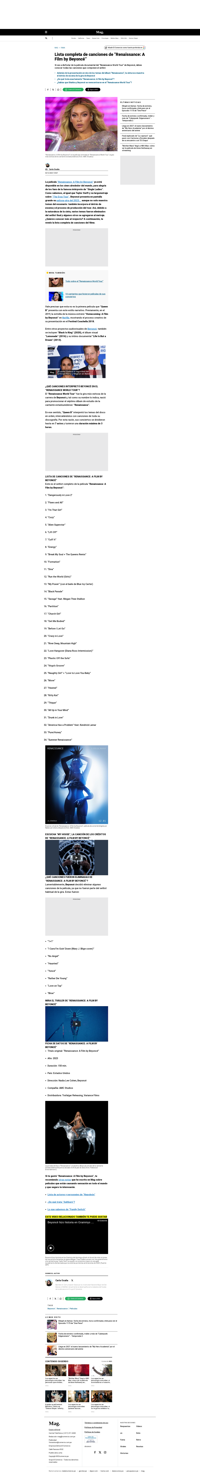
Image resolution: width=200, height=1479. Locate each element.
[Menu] (47, 32)
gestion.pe (83, 1471)
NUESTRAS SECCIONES (127, 1423)
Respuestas (125, 1426)
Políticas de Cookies (92, 1432)
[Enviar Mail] (46, 169)
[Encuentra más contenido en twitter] (53, 89)
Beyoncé (51, 1309)
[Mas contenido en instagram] (105, 1452)
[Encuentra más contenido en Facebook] (47, 89)
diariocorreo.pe (118, 1471)
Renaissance (62, 1309)
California (81, 38)
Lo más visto (53, 1317)
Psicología (105, 38)
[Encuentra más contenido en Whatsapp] (58, 89)
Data (138, 1433)
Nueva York (95, 38)
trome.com (104, 1471)
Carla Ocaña (54, 169)
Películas (73, 1309)
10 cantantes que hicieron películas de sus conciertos (85, 295)
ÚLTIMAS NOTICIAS (130, 102)
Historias (124, 1453)
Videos (139, 1426)
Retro (138, 1440)
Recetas (139, 1446)
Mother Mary (114, 38)
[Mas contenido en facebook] (94, 1452)
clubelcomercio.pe (69, 1471)
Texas (88, 38)
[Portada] (54, 1427)
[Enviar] (46, 38)
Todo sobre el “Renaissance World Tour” (84, 281)
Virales (123, 1446)
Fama (122, 1440)
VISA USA (124, 38)
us (121, 1433)
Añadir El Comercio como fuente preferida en (125, 48)
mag (142, 1471)
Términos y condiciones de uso (96, 1423)
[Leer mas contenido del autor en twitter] (72, 1280)
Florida (73, 38)
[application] (76, 1236)
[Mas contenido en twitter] (100, 1452)
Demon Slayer (133, 38)
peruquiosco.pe (132, 1471)
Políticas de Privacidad (93, 1427)
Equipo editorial (54, 1430)
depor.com (94, 1471)
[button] (51, 1248)
